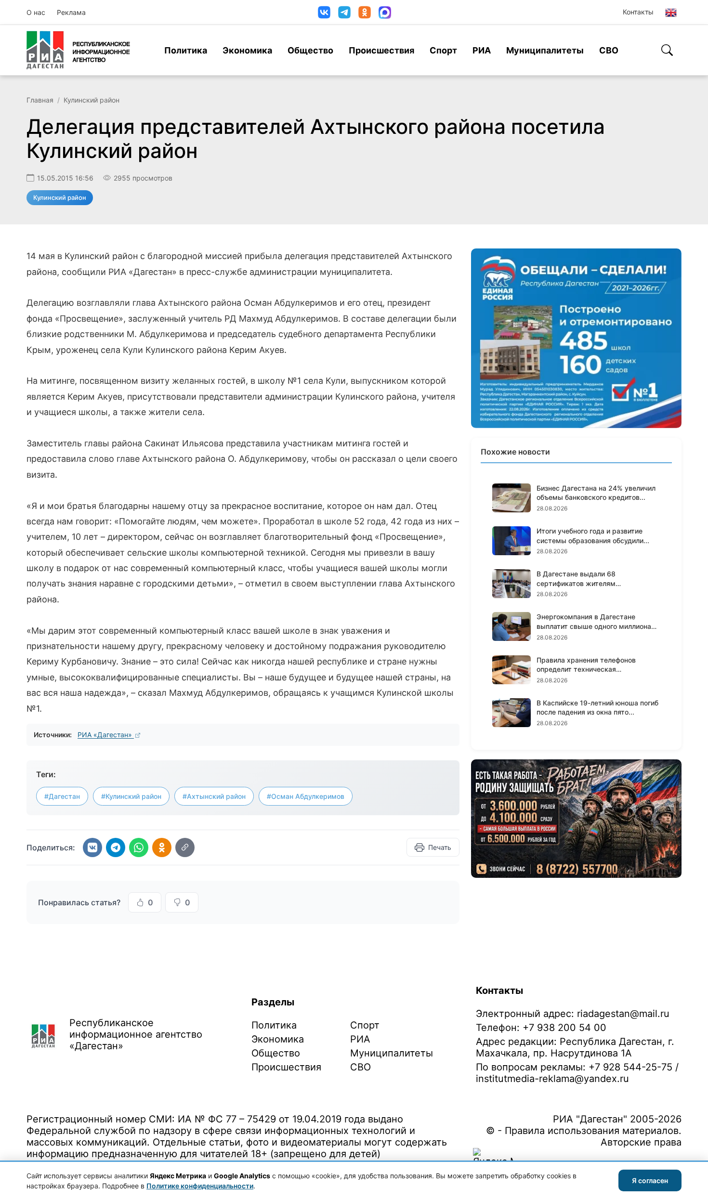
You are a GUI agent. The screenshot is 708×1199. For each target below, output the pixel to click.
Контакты (638, 12)
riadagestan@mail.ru (623, 1013)
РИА (481, 50)
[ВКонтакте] (324, 12)
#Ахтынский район (214, 796)
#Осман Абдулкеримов (305, 796)
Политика (185, 50)
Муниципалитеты (545, 50)
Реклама (71, 12)
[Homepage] (78, 50)
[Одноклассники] (364, 12)
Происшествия (381, 50)
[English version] (671, 12)
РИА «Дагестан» (106, 734)
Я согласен (650, 1180)
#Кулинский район (131, 796)
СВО (608, 50)
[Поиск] (667, 50)
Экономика (247, 50)
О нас (35, 12)
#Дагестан (62, 796)
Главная (39, 100)
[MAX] (385, 12)
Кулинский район (91, 100)
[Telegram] (344, 12)
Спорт (443, 50)
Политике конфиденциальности (199, 1186)
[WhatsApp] (138, 847)
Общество (310, 50)
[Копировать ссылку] (185, 847)
